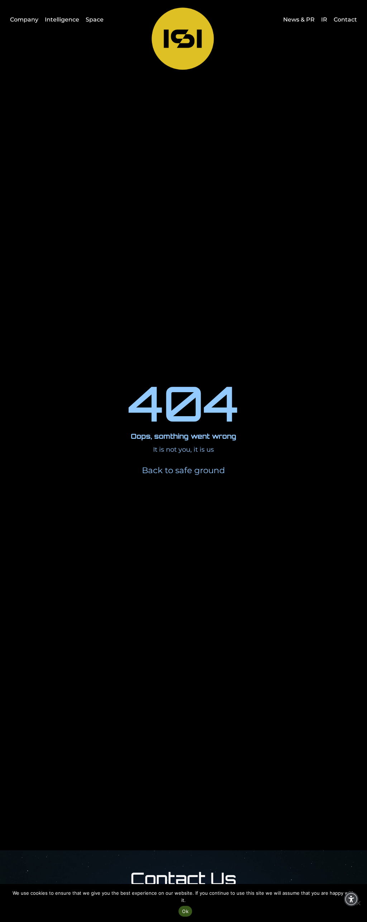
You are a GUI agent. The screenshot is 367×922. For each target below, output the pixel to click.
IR (324, 19)
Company (24, 19)
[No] (358, 903)
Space (95, 19)
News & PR (299, 19)
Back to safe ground (183, 470)
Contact (345, 19)
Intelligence (62, 19)
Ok (185, 911)
